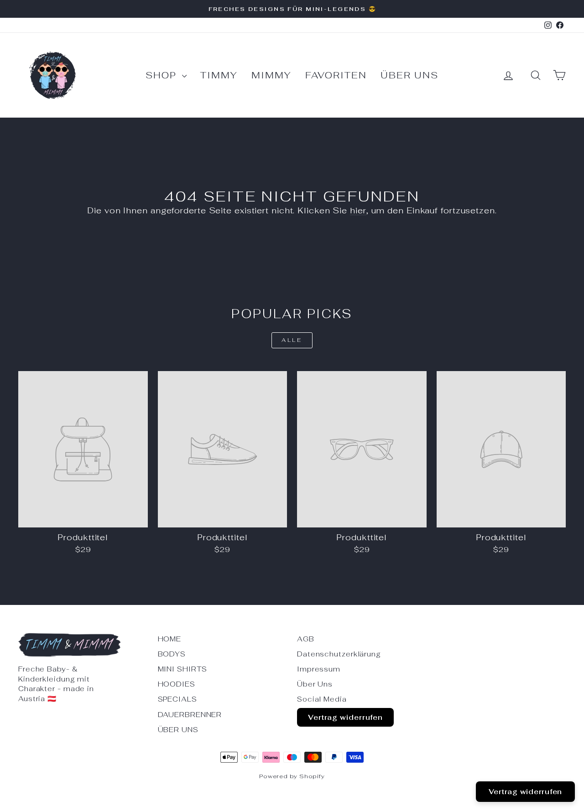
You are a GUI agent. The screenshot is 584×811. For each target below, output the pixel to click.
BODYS (172, 654)
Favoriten (336, 75)
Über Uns (409, 75)
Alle (292, 340)
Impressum (318, 669)
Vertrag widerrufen (345, 717)
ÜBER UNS (178, 729)
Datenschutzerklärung (339, 654)
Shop (163, 75)
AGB (305, 639)
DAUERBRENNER (190, 714)
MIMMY (271, 75)
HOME (170, 639)
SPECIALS (177, 699)
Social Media (322, 699)
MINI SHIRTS (183, 669)
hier (358, 210)
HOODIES (176, 684)
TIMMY (219, 75)
